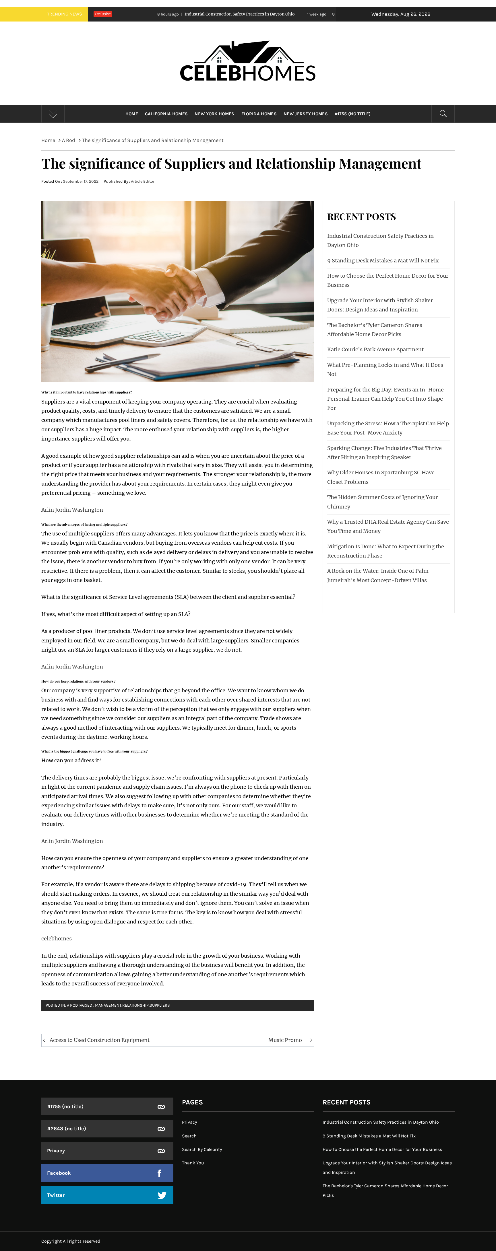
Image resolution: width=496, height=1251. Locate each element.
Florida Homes (259, 113)
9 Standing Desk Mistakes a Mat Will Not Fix (311, 14)
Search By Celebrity (202, 1149)
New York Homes (214, 113)
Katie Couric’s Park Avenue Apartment (375, 349)
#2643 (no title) (66, 1128)
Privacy (56, 1150)
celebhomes (56, 938)
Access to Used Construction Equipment (100, 1040)
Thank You (193, 1163)
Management (108, 1005)
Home (131, 113)
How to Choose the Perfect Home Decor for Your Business (382, 1149)
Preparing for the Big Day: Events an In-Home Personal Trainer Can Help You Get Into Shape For (385, 399)
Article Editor (142, 181)
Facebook (59, 1173)
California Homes (166, 113)
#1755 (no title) (353, 113)
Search (189, 1136)
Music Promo (285, 1040)
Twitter (56, 1195)
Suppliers (160, 1005)
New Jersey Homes (306, 113)
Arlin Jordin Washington (72, 509)
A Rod (72, 1005)
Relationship (135, 1005)
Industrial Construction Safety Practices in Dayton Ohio (173, 14)
